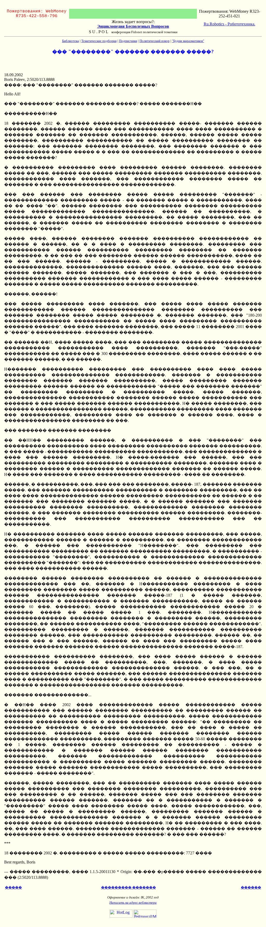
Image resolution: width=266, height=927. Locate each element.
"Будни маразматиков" (188, 41)
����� (13, 887)
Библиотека (70, 41)
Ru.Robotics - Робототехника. (229, 24)
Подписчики (128, 41)
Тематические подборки (99, 41)
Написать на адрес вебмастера (133, 902)
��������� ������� (128, 887)
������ (251, 887)
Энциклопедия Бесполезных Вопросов (133, 26)
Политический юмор (154, 41)
